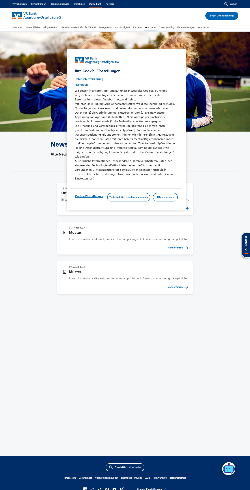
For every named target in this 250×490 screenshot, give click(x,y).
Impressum (70, 477)
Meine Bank (95, 4)
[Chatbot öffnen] (228, 468)
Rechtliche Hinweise (131, 477)
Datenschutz (85, 477)
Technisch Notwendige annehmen (128, 197)
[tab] (17, 27)
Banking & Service (60, 4)
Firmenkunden (38, 4)
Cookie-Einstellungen (89, 196)
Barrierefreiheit (177, 477)
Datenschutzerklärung (89, 79)
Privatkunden (19, 4)
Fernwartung (160, 477)
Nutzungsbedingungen (106, 477)
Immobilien (79, 4)
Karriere (110, 4)
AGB (147, 477)
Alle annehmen (165, 197)
